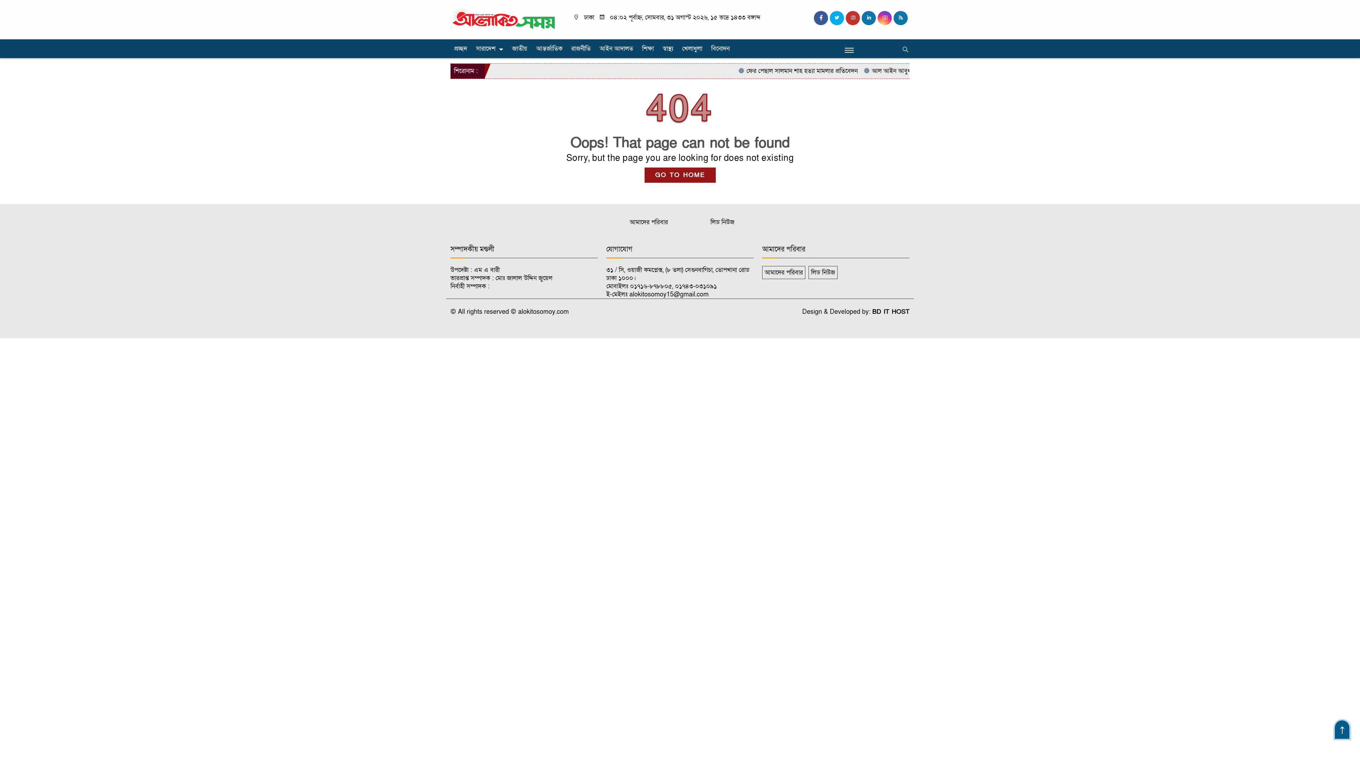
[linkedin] (869, 18)
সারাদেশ (485, 49)
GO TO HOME (680, 175)
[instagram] (853, 18)
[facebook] (821, 18)
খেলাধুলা (692, 49)
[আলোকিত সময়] (504, 19)
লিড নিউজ (722, 222)
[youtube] (885, 18)
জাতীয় (519, 49)
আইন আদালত (616, 49)
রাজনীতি (581, 49)
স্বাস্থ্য (668, 49)
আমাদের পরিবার (649, 222)
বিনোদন (720, 49)
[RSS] (901, 18)
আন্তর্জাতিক (549, 49)
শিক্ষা (648, 49)
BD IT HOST (891, 312)
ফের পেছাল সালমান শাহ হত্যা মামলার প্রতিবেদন (781, 71)
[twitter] (837, 18)
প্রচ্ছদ (460, 49)
